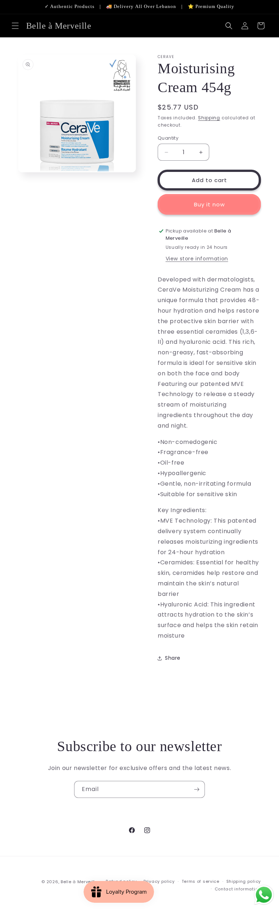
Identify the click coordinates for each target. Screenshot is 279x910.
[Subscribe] (197, 789)
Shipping (209, 118)
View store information (197, 258)
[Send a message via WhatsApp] (263, 895)
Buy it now (209, 204)
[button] (15, 26)
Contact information (238, 889)
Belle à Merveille (79, 882)
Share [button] (173, 658)
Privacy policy (159, 881)
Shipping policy (243, 881)
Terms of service (200, 881)
